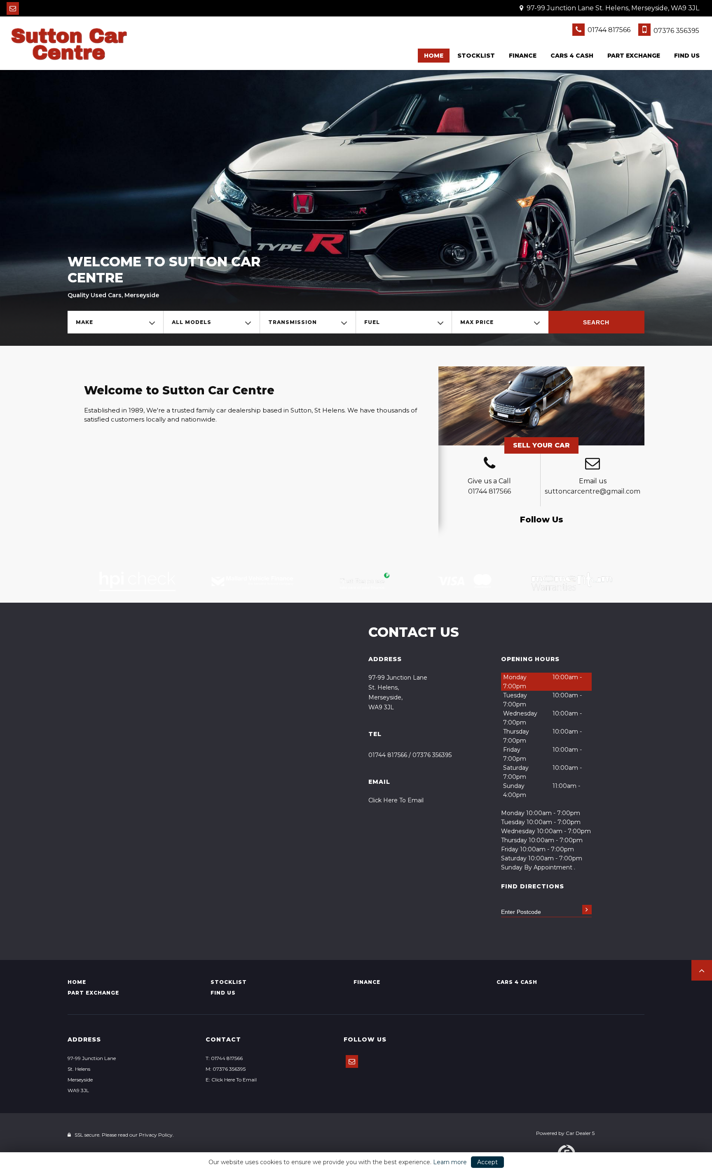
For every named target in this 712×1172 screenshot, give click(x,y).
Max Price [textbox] (477, 322)
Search (596, 322)
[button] (701, 970)
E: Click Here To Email (231, 1079)
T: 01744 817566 (224, 1058)
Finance (522, 55)
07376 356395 (675, 31)
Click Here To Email (396, 800)
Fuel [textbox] (372, 322)
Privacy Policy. (156, 1135)
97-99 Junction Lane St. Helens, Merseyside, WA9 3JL (612, 8)
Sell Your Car (541, 445)
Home (433, 55)
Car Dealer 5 (580, 1133)
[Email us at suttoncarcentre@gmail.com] (13, 8)
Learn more (450, 1162)
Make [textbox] (84, 322)
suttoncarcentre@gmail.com (592, 491)
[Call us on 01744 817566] (489, 464)
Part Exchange (633, 55)
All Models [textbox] (191, 322)
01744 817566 (608, 30)
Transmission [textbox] (292, 322)
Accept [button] (487, 1162)
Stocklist (476, 55)
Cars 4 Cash (571, 55)
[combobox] (115, 322)
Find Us (687, 55)
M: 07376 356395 (226, 1069)
